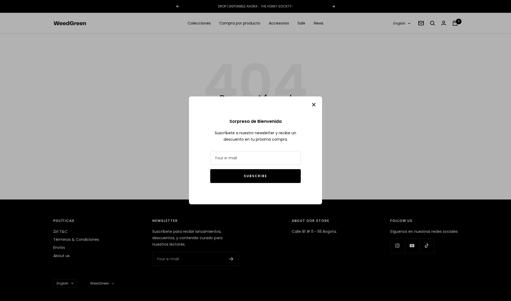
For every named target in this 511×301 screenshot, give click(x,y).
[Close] (314, 105)
